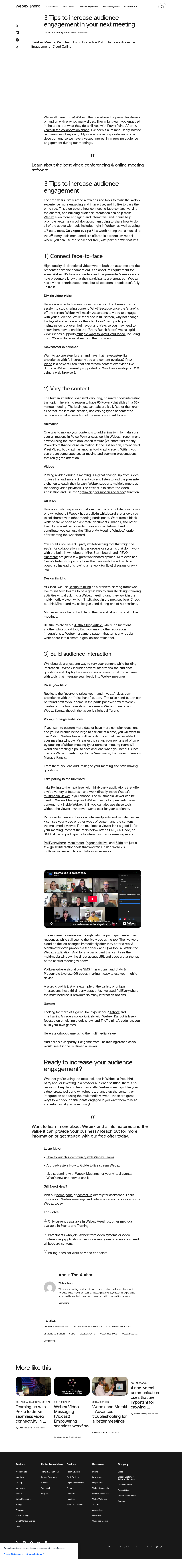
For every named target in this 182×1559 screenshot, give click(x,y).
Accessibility (98, 1510)
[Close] (75, 1546)
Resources (98, 1464)
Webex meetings (73, 1199)
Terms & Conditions (50, 1472)
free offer (107, 1136)
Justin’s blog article (88, 625)
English (44, 1494)
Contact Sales (124, 1490)
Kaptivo (85, 629)
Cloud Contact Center (25, 1521)
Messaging (20, 1488)
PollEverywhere (55, 843)
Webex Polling (129, 1334)
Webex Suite (21, 1472)
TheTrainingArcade (57, 1016)
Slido (119, 843)
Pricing (95, 1472)
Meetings (20, 1477)
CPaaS (18, 1526)
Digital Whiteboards (75, 1483)
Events (19, 1494)
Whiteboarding (22, 1516)
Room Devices (73, 1472)
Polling (55, 736)
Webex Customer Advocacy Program (126, 1478)
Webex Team (70, 32)
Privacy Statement (49, 1477)
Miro (88, 552)
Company (123, 1464)
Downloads (97, 1477)
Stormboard (102, 552)
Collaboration (52, 6)
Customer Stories (100, 1521)
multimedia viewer (57, 796)
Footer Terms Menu (52, 1464)
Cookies (44, 1483)
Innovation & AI (130, 6)
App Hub (96, 1505)
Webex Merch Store (127, 1496)
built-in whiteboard (102, 513)
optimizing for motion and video (102, 492)
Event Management (111, 6)
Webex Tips (50, 1341)
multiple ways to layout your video (100, 334)
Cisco (120, 1472)
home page (64, 1195)
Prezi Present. (109, 449)
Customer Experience (88, 6)
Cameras (71, 1494)
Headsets (71, 1499)
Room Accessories (75, 1505)
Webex (49, 217)
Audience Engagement (56, 1327)
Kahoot (115, 1012)
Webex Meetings (108, 1334)
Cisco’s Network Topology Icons (66, 561)
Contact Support (125, 1485)
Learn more (63, 1303)
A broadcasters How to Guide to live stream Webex (83, 1165)
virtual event (87, 509)
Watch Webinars (99, 1499)
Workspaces (68, 6)
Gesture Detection (54, 1334)
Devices (71, 1464)
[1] (45, 1220)
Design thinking (80, 587)
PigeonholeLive (97, 843)
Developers (97, 1516)
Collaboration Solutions (87, 1327)
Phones (70, 1488)
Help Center (97, 1483)
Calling (19, 1483)
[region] (39, 1551)
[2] (45, 1234)
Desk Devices (73, 1477)
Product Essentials (100, 1494)
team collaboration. (80, 221)
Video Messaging (23, 1499)
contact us (84, 1195)
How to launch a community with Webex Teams (80, 1157)
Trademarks (46, 1488)
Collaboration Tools (118, 1327)
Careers (121, 1501)
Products (20, 1464)
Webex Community (100, 1488)
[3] (45, 1252)
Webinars (20, 1510)
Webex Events (54, 710)
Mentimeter (76, 843)
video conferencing (106, 1199)
